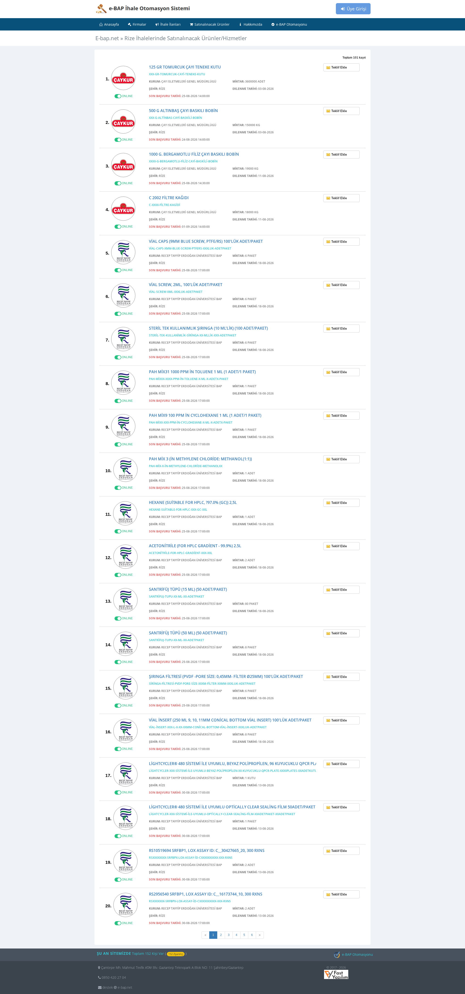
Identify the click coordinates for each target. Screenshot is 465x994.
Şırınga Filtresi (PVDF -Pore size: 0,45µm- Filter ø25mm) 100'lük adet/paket (226, 676)
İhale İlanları (170, 24)
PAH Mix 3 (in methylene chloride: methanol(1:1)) (200, 459)
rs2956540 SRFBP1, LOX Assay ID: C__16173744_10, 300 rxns (205, 894)
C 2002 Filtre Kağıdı (169, 197)
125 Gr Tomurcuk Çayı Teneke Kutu (185, 67)
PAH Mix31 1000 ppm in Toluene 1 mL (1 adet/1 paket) (202, 371)
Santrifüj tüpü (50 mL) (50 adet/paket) (188, 633)
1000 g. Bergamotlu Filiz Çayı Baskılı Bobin (194, 154)
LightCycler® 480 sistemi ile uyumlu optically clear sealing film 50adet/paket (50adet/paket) (247, 807)
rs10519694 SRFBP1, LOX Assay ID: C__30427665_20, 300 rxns (206, 850)
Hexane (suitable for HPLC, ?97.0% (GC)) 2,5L (193, 502)
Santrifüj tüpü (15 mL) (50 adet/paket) (188, 589)
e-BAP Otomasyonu (291, 24)
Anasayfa (111, 24)
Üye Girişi (356, 9)
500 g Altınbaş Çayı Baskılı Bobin (183, 110)
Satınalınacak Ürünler (212, 24)
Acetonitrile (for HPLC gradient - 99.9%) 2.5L (195, 545)
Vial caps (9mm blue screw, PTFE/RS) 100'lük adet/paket (206, 241)
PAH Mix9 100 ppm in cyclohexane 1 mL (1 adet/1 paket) (205, 415)
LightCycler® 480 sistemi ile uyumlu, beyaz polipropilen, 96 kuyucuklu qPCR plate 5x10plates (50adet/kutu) (261, 763)
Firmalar (139, 24)
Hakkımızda (252, 24)
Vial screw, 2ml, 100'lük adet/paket (185, 284)
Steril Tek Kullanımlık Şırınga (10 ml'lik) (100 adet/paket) (208, 328)
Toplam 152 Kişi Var (148, 953)
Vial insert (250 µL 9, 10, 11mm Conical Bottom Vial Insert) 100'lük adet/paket (230, 720)
